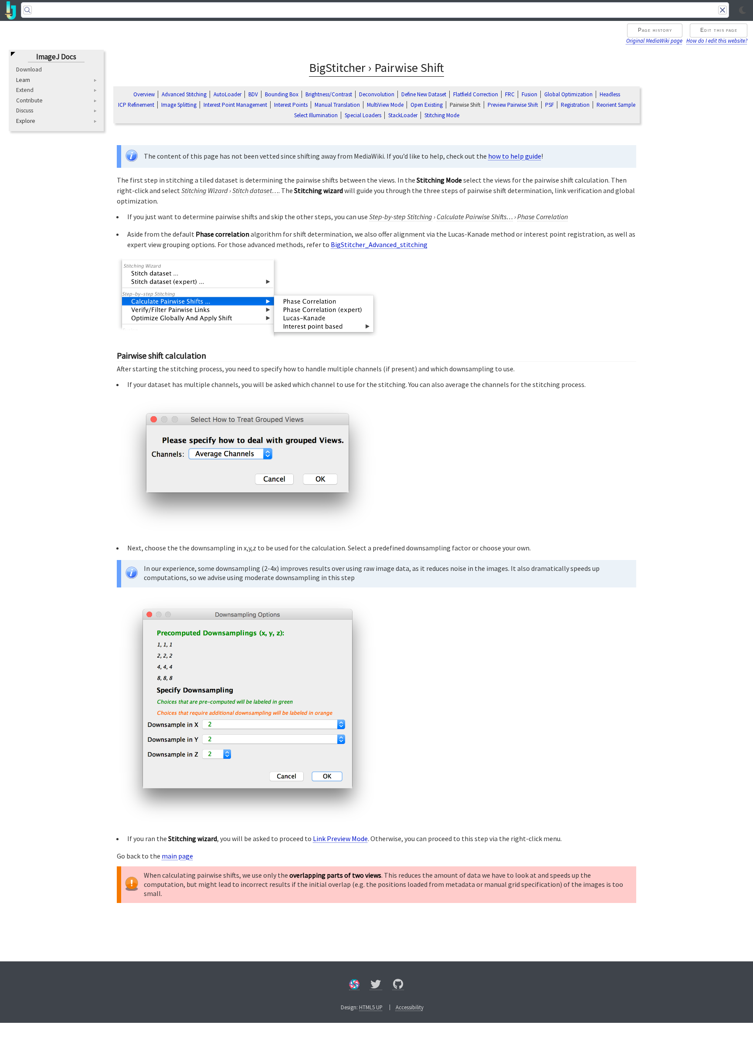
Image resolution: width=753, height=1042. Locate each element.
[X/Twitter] (376, 985)
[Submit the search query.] (27, 10)
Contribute (29, 100)
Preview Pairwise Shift (513, 105)
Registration (575, 105)
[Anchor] (212, 354)
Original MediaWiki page (654, 40)
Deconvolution (376, 94)
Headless (610, 94)
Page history (655, 30)
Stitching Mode (441, 115)
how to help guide (514, 156)
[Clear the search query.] (722, 10)
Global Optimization (568, 94)
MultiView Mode (385, 105)
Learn (23, 80)
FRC (510, 94)
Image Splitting (179, 105)
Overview (144, 94)
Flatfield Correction (475, 94)
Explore (25, 121)
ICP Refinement (136, 105)
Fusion (529, 94)
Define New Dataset (423, 94)
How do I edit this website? (716, 40)
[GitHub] (398, 985)
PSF (549, 105)
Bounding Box (281, 94)
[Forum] (354, 985)
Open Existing (426, 105)
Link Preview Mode (340, 838)
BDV (253, 94)
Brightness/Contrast (328, 94)
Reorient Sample (616, 105)
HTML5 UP (371, 1007)
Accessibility (410, 1007)
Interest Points (291, 105)
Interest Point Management (235, 105)
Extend (25, 90)
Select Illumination (316, 115)
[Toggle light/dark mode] (742, 10)
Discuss (24, 111)
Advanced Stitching (184, 94)
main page (177, 856)
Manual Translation (337, 105)
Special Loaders (363, 115)
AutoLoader (227, 94)
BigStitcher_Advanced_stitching (379, 244)
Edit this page (718, 30)
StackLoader (402, 115)
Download (29, 69)
